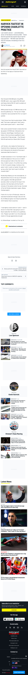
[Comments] (25, 45)
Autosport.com (14, 643)
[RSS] (21, 627)
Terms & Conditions (6, 670)
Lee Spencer (7, 45)
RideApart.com (14, 647)
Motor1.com (14, 638)
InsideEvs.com (14, 636)
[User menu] (25, 2)
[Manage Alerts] (15, 260)
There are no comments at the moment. (14, 289)
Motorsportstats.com (14, 645)
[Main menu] (2, 2)
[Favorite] (21, 45)
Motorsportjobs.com (14, 640)
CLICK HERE (4, 232)
